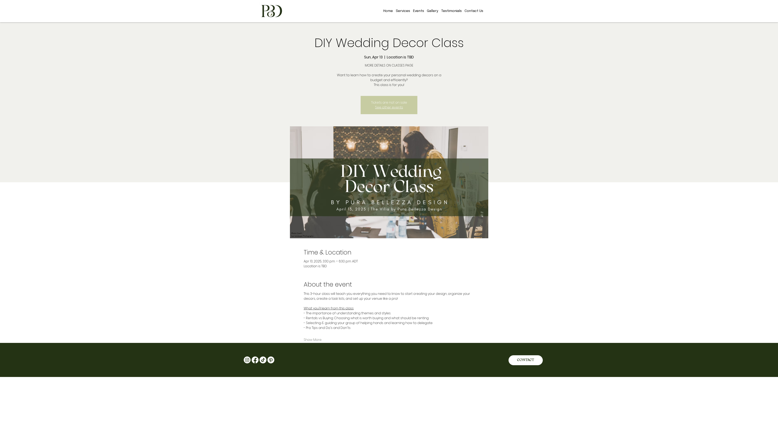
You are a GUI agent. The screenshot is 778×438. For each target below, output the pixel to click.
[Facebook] (255, 359)
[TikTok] (263, 359)
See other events (389, 107)
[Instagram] (247, 359)
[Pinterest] (270, 359)
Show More (313, 340)
